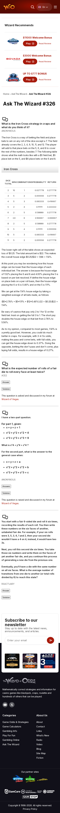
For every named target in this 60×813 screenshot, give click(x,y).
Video (39, 744)
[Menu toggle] (55, 7)
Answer (5, 382)
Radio (39, 739)
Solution (6, 389)
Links (39, 731)
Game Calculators (11, 726)
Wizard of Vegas (10, 399)
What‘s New (42, 735)
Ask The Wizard (10, 744)
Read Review (45, 44)
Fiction (39, 757)
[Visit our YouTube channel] (5, 704)
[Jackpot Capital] (30, 661)
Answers (6, 486)
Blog (38, 748)
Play (28, 43)
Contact (40, 726)
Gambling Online (10, 739)
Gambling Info (9, 731)
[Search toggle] (32, 7)
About (39, 722)
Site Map (41, 753)
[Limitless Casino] (12, 661)
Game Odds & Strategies (15, 722)
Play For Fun (8, 735)
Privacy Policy (30, 809)
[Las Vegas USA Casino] (47, 661)
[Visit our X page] (11, 704)
